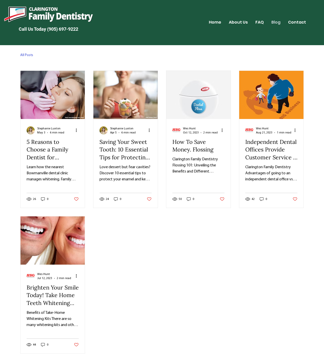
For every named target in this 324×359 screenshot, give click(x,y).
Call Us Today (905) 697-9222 (48, 29)
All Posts (26, 55)
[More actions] (78, 130)
